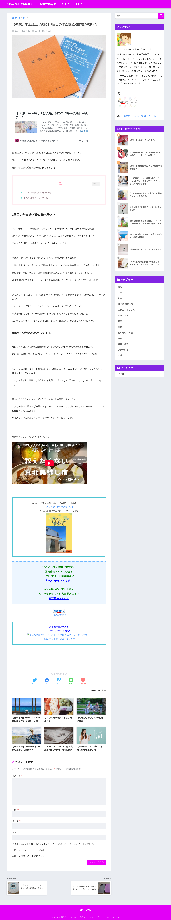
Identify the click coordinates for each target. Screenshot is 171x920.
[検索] (161, 16)
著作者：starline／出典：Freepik (140, 116)
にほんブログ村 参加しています (59, 639)
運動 (120, 326)
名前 (15, 809)
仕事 (120, 292)
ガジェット (123, 315)
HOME (87, 909)
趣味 (120, 338)
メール (16, 821)
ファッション (124, 349)
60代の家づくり (125, 303)
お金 (104, 690)
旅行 (120, 286)
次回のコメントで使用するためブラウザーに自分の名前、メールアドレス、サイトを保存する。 (55, 844)
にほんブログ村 (58, 615)
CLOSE (96, 183)
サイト (15, 833)
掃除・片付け (124, 344)
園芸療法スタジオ (59, 598)
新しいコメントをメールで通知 (29, 850)
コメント (17, 776)
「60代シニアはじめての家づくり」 (59, 507)
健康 (120, 321)
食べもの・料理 (125, 332)
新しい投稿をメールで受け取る (29, 856)
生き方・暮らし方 (126, 309)
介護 (120, 355)
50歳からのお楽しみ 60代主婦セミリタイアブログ (44, 4)
